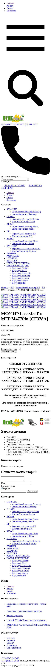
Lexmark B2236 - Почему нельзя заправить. (27, 620)
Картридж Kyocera (20, 278)
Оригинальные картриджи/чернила (23, 449)
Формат (10, 440)
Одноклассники (14, 648)
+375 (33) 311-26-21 (29, 124)
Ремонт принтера (15, 615)
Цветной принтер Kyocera (24, 251)
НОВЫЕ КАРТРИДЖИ (18, 265)
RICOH (10, 238)
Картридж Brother (20, 268)
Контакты (11, 11)
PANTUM (11, 253)
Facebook (11, 640)
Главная (10, 3)
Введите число (8, 486)
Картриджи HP (19, 283)
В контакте (12, 645)
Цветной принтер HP (22, 236)
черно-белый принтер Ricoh (25, 241)
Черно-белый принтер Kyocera (26, 248)
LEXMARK (12, 258)
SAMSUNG (12, 209)
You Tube (11, 638)
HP (8, 231)
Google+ (10, 643)
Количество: (7, 349)
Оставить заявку (9, 352)
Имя (3, 483)
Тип (8, 437)
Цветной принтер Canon (23, 221)
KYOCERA (12, 246)
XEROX (10, 224)
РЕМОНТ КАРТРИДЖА (18, 263)
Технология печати (15, 444)
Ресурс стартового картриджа (20, 447)
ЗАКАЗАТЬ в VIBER (14, 185)
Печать (10, 442)
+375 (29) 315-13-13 (10, 124)
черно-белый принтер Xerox (25, 226)
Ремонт (10, 6)
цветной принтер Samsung (24, 214)
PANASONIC (13, 256)
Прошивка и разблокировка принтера (24, 611)
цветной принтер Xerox (23, 229)
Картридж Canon (20, 280)
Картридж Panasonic (21, 273)
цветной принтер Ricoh (23, 243)
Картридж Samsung (21, 275)
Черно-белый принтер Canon (25, 219)
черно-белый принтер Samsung (26, 211)
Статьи (10, 8)
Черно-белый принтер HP (24, 234)
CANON (11, 216)
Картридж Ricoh (19, 270)
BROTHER (12, 261)
